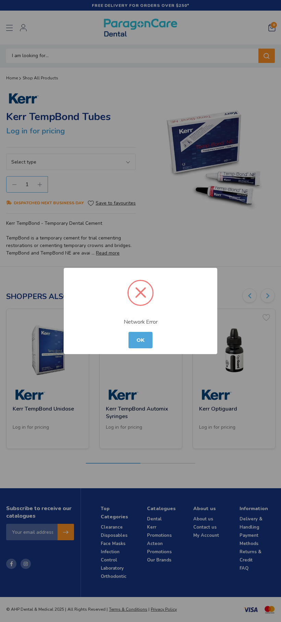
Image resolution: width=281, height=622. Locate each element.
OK (140, 340)
